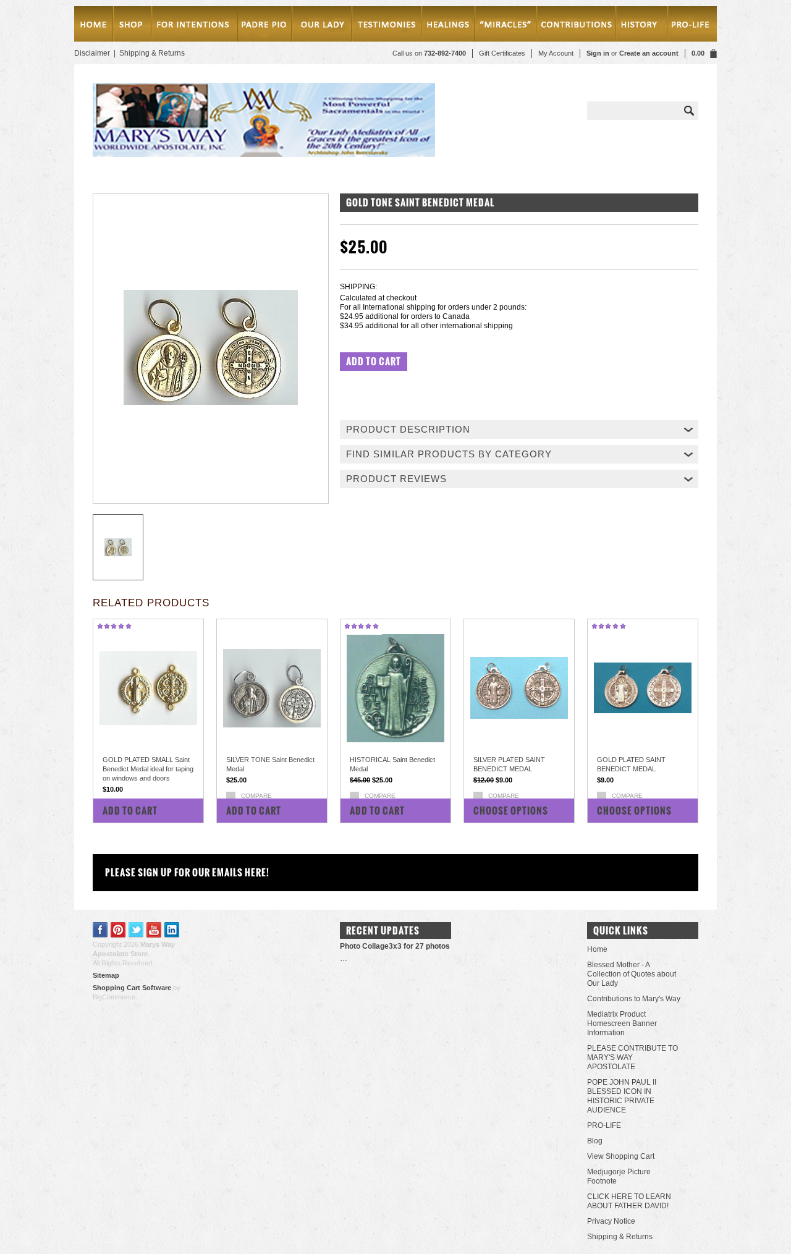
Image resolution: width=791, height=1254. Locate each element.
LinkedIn (172, 930)
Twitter (136, 930)
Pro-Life (689, 26)
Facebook (100, 930)
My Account (555, 53)
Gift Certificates (502, 53)
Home (93, 26)
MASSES (194, 26)
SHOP (131, 26)
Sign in (597, 53)
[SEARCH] (689, 110)
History (639, 26)
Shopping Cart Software (132, 987)
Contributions (577, 26)
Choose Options (510, 810)
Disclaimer (92, 53)
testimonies (387, 26)
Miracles (507, 26)
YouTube (154, 930)
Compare (256, 795)
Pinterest (118, 930)
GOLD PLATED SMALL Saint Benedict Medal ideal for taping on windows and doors (148, 769)
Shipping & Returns (152, 53)
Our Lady (321, 26)
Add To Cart (130, 810)
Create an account (649, 53)
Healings (450, 26)
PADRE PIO (264, 26)
